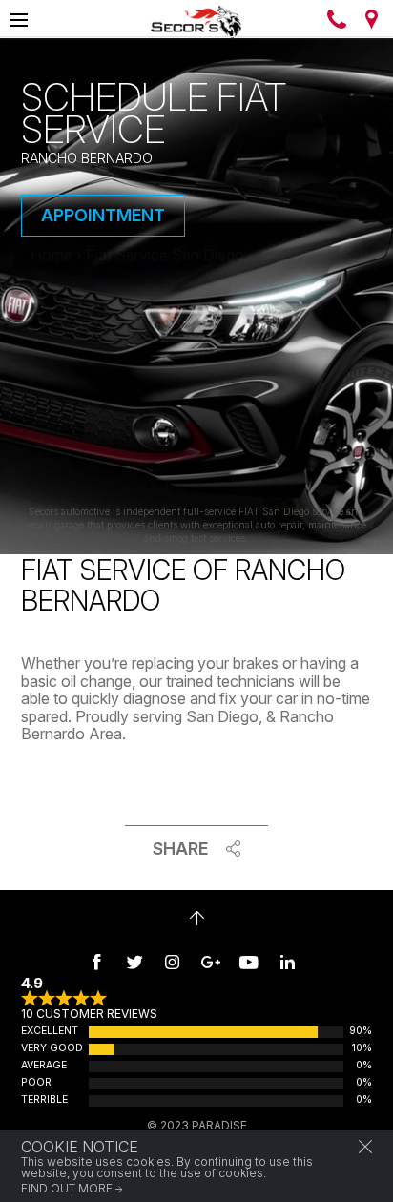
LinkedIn (287, 961)
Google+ (210, 961)
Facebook (96, 961)
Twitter (134, 961)
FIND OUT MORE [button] (67, 1188)
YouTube (249, 961)
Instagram (172, 961)
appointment (103, 215)
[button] (365, 1146)
